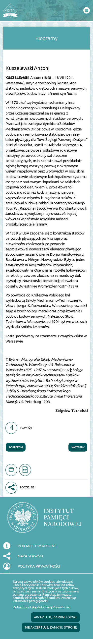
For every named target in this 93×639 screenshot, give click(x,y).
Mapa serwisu (30, 556)
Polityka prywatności (39, 566)
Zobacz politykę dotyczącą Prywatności (41, 607)
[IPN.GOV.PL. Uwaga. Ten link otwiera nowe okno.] (44, 520)
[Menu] (86, 10)
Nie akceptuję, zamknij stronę (51, 627)
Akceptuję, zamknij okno (55, 617)
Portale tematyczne (37, 546)
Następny (76, 446)
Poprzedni (14, 446)
